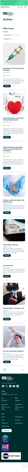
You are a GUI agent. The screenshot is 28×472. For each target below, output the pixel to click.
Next (23, 369)
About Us (3, 416)
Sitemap (2, 419)
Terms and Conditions (5, 426)
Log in (21, 7)
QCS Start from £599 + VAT (9, 3)
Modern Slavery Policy (19, 422)
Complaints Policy (4, 422)
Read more (7, 86)
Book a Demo (7, 430)
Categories (5, 31)
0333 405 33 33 (4, 400)
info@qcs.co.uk (17, 400)
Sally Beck (8, 75)
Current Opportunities (19, 416)
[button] (25, 7)
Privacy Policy (17, 419)
